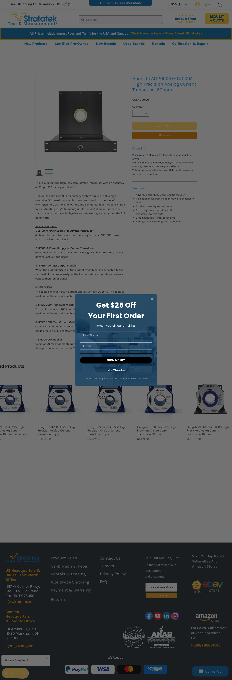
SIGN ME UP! (116, 360)
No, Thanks (116, 370)
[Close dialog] (152, 299)
